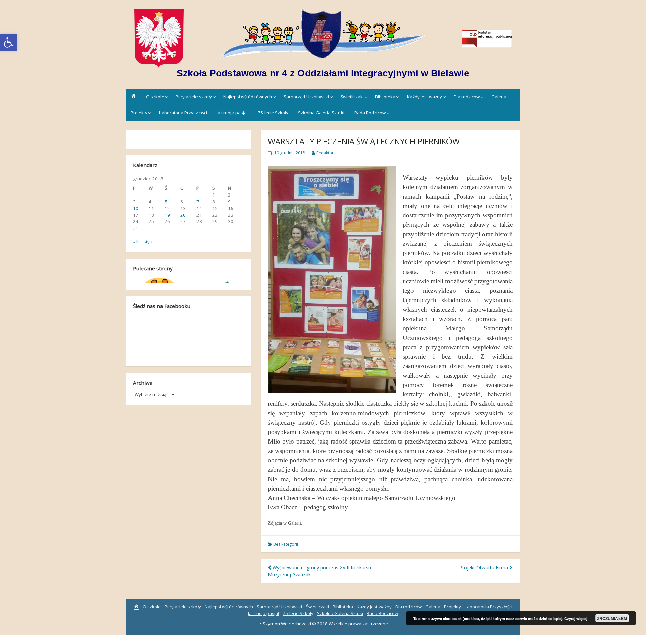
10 (135, 208)
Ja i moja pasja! (232, 113)
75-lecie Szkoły (273, 113)
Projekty (139, 113)
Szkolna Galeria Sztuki (321, 113)
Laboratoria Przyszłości (183, 113)
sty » (148, 242)
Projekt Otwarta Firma (484, 567)
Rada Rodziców (370, 113)
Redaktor (325, 153)
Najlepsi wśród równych (247, 97)
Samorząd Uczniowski (306, 97)
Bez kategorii (285, 544)
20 (183, 215)
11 (151, 208)
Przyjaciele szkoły (194, 97)
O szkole (155, 97)
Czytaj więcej (575, 618)
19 (167, 215)
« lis (137, 242)
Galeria (498, 97)
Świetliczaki (352, 97)
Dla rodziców (467, 97)
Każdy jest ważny (424, 97)
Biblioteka (385, 97)
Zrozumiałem (612, 618)
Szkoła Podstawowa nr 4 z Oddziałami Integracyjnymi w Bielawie (323, 73)
